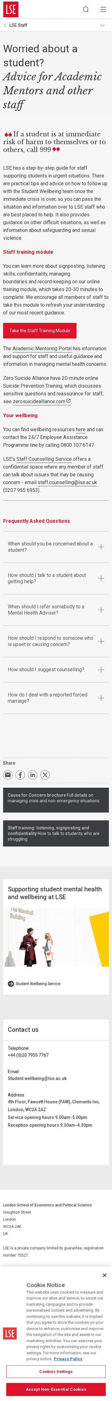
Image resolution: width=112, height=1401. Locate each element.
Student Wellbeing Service (38, 984)
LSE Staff (18, 25)
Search (86, 9)
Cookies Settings (55, 1371)
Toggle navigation (104, 25)
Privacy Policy (68, 1358)
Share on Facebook (20, 775)
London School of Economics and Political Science (11, 9)
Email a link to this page (7, 775)
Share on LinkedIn (32, 775)
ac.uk (91, 482)
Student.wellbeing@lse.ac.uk (37, 1078)
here (81, 429)
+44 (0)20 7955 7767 (28, 1055)
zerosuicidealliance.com (39, 401)
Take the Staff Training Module (39, 330)
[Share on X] (45, 775)
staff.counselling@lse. (62, 482)
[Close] (104, 1275)
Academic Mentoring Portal (42, 348)
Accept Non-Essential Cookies (56, 1389)
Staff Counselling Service (44, 459)
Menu (103, 9)
